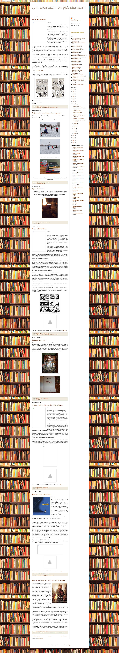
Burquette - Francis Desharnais (41, 494)
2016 (74, 98)
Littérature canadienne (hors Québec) (78, 55)
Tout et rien (38, 223)
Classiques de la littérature (77, 45)
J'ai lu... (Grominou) (76, 153)
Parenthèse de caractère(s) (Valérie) (77, 207)
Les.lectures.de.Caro (76, 184)
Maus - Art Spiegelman (39, 229)
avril (75, 128)
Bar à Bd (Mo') (75, 190)
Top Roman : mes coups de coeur (78, 76)
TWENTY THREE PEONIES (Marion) (78, 178)
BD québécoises (50, 575)
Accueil (50, 636)
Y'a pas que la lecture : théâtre (77, 84)
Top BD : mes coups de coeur (52, 107)
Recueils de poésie (75, 68)
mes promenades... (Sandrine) (78, 200)
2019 (74, 93)
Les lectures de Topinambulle (78, 213)
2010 (74, 139)
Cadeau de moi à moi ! (39, 340)
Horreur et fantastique (76, 48)
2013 (74, 103)
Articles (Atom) (40, 638)
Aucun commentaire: (46, 222)
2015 (74, 99)
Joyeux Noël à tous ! (38, 189)
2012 (74, 135)
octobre (75, 125)
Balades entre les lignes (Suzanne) (79, 166)
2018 (74, 94)
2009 (74, 140)
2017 (74, 96)
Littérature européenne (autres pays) (78, 57)
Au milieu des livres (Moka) (78, 147)
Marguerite (75, 19)
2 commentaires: (46, 631)
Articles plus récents (36, 636)
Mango (64, 330)
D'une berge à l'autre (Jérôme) (78, 175)
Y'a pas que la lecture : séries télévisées (79, 82)
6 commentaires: (46, 487)
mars (75, 130)
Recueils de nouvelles (76, 67)
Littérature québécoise (76, 62)
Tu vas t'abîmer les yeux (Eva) (78, 150)
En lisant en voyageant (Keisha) (78, 156)
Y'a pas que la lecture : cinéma (60, 632)
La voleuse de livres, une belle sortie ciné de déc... (79, 120)
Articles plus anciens (63, 636)
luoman (62, 645)
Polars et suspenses (75, 65)
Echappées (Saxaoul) (76, 197)
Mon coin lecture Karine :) (78, 169)
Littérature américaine (76, 51)
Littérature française (75, 58)
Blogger (69, 645)
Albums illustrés (75, 41)
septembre (75, 126)
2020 (74, 91)
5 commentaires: (46, 182)
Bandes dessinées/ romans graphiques (42, 107)
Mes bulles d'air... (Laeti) (77, 210)
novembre (75, 123)
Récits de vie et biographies (77, 70)
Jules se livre (75, 203)
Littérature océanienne (76, 61)
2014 (74, 101)
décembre (75, 104)
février (75, 131)
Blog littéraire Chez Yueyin (78, 187)
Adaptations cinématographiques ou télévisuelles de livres (45, 632)
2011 (74, 137)
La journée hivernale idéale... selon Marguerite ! (46, 113)
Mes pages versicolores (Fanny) (78, 163)
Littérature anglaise (75, 52)
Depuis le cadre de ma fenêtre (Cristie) (78, 160)
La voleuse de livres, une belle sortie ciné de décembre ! (49, 581)
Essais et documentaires (76, 46)
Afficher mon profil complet (76, 20)
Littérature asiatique (75, 54)
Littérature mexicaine (76, 59)
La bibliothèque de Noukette (78, 172)
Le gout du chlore (39, 70)
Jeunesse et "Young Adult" (77, 49)
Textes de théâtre (75, 73)
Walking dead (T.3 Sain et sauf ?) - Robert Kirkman (47, 405)
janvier (75, 133)
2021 (74, 89)
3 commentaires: (46, 398)
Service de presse (75, 71)
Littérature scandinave (76, 64)
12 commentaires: (46, 333)
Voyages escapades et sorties (40, 183)
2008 (74, 142)
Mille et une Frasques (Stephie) (78, 181)
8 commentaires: (46, 573)
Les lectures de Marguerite (59, 7)
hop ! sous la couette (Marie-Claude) (78, 194)
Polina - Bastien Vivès (39, 19)
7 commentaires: (46, 106)
